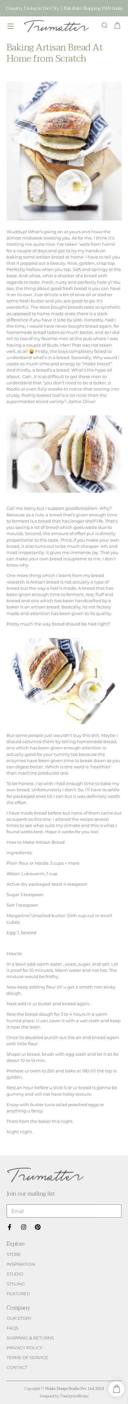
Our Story (19, 1318)
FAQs (12, 1328)
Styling (16, 1283)
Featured (18, 1293)
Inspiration (21, 1264)
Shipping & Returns (30, 1338)
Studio (15, 1274)
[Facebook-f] (9, 1227)
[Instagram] (24, 1227)
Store (14, 1254)
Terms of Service (27, 1357)
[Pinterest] (38, 1227)
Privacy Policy (24, 1347)
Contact (17, 1367)
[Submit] (109, 1211)
